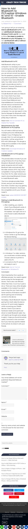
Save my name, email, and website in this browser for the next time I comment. (13, 428)
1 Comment (17, 23)
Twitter (19, 490)
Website (4, 416)
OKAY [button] (4, 522)
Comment (5, 386)
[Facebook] (6, 527)
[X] (10, 527)
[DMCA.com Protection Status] (5, 449)
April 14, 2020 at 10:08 (16, 360)
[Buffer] (18, 527)
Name (3, 402)
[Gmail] (14, 527)
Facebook (8, 490)
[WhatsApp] (2, 527)
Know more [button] (5, 518)
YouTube (14, 497)
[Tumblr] (22, 527)
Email (3, 409)
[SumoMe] (26, 527)
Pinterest (19, 493)
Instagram (9, 493)
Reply (5, 367)
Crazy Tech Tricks (16, 2)
